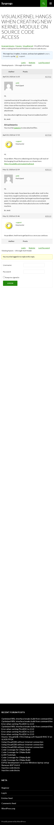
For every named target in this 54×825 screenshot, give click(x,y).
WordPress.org (8, 808)
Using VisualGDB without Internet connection (22, 742)
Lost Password (44, 62)
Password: (7, 272)
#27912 (48, 77)
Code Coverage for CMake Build (15, 749)
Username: (7, 265)
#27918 (48, 135)
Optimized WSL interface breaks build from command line (27, 718)
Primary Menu (50, 3)
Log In (23, 62)
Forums (19, 46)
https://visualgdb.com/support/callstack (19, 164)
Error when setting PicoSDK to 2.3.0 (17, 724)
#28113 (48, 216)
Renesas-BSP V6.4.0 (10, 765)
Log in (4, 793)
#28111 (48, 169)
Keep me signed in (12, 277)
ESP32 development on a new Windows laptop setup (25, 762)
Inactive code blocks (10, 768)
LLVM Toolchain (8, 755)
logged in (17, 128)
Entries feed (7, 798)
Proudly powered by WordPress (13, 821)
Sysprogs (7, 3)
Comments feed (8, 803)
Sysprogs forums (7, 46)
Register (32, 62)
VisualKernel (28, 46)
